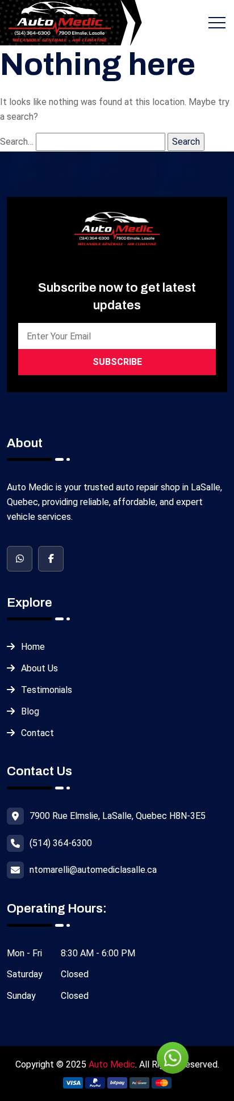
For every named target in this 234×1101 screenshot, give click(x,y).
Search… (17, 141)
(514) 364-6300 (61, 843)
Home (33, 646)
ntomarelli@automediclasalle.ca (93, 869)
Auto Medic (112, 1064)
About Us (39, 668)
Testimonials (46, 689)
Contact (37, 733)
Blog (30, 711)
